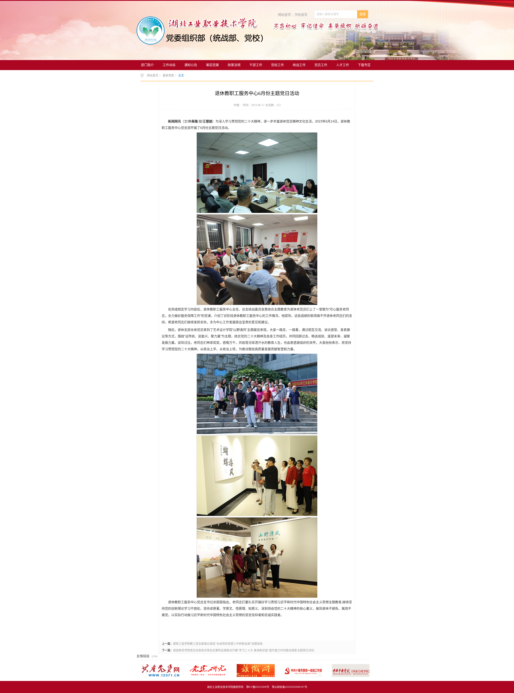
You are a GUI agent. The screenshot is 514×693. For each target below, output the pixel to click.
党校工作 (277, 65)
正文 (181, 75)
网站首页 (284, 14)
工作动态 (169, 65)
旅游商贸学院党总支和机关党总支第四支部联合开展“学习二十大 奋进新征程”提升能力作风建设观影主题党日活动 (243, 650)
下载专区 (364, 65)
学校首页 (301, 14)
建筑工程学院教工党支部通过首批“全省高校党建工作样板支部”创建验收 (218, 643)
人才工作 (342, 65)
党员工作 (320, 65)
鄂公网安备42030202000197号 (289, 686)
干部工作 (255, 65)
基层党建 (212, 65)
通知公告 (190, 65)
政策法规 (234, 65)
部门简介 (147, 65)
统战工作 (299, 65)
